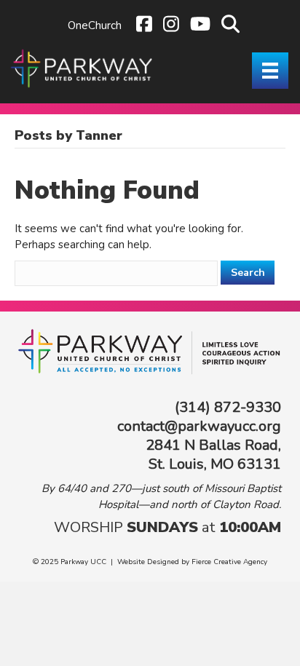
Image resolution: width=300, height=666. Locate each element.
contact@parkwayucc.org (199, 426)
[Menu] (270, 70)
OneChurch (95, 25)
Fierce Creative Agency (229, 562)
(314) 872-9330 (228, 407)
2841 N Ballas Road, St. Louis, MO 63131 (213, 454)
